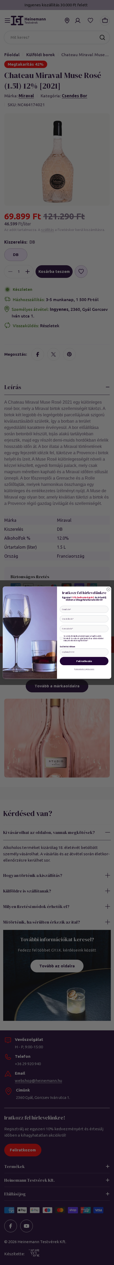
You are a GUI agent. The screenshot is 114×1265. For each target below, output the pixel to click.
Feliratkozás (84, 661)
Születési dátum (67, 646)
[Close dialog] (108, 589)
